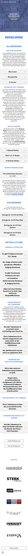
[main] (14, 37)
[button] (2, 2)
